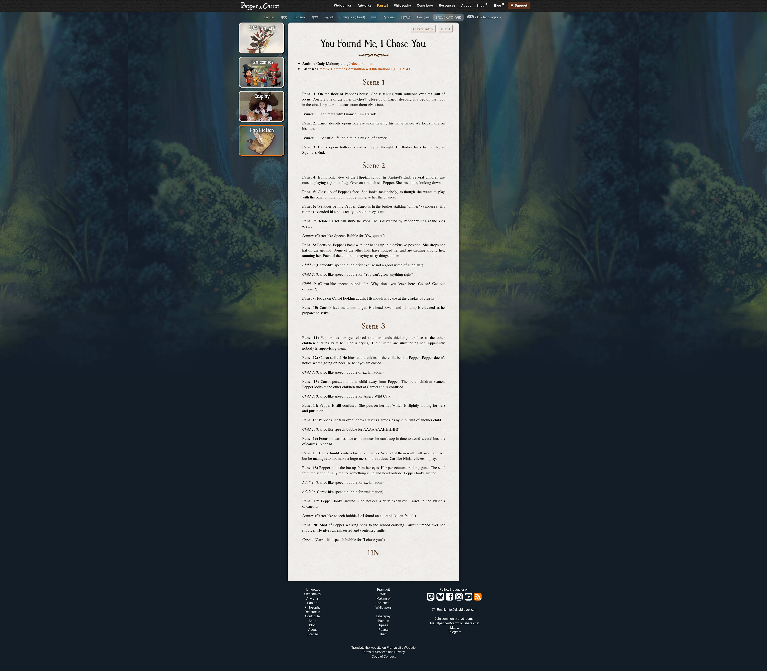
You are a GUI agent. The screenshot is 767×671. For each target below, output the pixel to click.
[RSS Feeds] (478, 599)
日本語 (406, 17)
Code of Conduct (383, 656)
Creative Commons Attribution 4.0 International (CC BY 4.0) (364, 68)
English (269, 17)
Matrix (454, 627)
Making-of (383, 598)
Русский (389, 17)
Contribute (425, 5)
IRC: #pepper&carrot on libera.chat (454, 623)
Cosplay (262, 96)
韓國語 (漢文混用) (448, 17)
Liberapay (383, 616)
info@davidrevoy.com (462, 610)
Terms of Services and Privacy (383, 652)
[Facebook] (450, 599)
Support (521, 5)
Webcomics (343, 5)
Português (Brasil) (352, 17)
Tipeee (383, 625)
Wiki (383, 594)
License (312, 634)
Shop (480, 5)
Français (423, 17)
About (466, 5)
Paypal (383, 629)
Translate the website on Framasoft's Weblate (383, 647)
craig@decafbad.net (356, 63)
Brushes (383, 603)
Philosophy (402, 5)
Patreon (383, 621)
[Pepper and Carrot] (260, 9)
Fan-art (382, 5)
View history (424, 29)
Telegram (454, 632)
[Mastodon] (431, 599)
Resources (447, 5)
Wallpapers (383, 607)
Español (300, 17)
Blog (498, 5)
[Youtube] (469, 599)
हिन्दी (315, 17)
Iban (383, 634)
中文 (284, 17)
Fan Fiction (262, 130)
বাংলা (373, 17)
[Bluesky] (441, 599)
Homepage (312, 589)
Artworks (364, 5)
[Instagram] (459, 599)
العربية (328, 17)
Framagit (383, 589)
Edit (447, 29)
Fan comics (261, 61)
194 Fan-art (262, 27)
